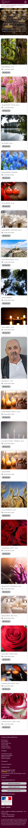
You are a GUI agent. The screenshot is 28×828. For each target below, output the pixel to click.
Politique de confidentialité (8, 816)
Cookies (4, 814)
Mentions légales (11, 814)
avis (13, 771)
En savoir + (4, 777)
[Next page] (15, 733)
